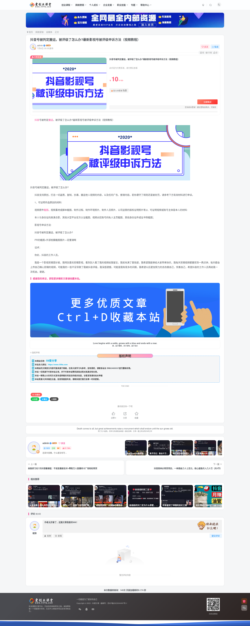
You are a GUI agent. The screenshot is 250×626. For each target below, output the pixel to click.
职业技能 (121, 5)
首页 (30, 31)
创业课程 (65, 5)
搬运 (50, 120)
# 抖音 (35, 399)
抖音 (37, 120)
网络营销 (79, 5)
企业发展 (107, 5)
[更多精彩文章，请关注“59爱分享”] (125, 309)
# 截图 (54, 399)
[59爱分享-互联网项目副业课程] (41, 600)
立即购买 (207, 101)
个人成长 (93, 5)
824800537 (114, 368)
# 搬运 (44, 399)
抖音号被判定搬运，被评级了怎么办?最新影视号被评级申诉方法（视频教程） (85, 39)
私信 (216, 46)
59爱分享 (95, 603)
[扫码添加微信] (244, 608)
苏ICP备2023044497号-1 (117, 603)
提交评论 (216, 535)
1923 (48, 448)
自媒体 (49, 31)
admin (40, 45)
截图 (46, 210)
